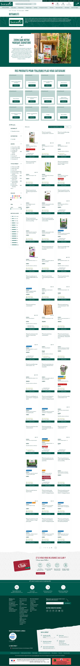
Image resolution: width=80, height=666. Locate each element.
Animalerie (14, 155)
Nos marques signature (20, 10)
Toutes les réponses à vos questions (47, 637)
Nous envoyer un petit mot (63, 636)
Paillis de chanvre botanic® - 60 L (31, 175)
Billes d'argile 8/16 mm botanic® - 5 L (31, 260)
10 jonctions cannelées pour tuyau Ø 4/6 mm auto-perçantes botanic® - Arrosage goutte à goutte (64, 234)
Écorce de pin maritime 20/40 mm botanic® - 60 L (63, 205)
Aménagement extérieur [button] (43, 7)
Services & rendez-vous (63, 0)
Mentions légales (34, 652)
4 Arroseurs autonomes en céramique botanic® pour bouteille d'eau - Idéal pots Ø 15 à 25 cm (63, 348)
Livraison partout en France (47, 591)
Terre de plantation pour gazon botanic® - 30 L (30, 205)
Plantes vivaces (15, 166)
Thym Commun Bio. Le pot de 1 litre (63, 381)
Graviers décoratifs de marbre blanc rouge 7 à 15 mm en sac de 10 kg (31, 233)
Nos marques (14, 10)
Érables (14, 183)
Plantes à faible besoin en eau (17, 179)
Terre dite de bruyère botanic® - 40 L (63, 289)
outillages (63, 19)
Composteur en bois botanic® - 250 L (47, 318)
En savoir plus (11, 640)
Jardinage (14, 150)
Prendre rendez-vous (46, 642)
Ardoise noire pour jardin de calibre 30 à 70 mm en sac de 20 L (48, 379)
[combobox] (25, 4)
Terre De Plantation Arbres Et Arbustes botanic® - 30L (48, 176)
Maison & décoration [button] (59, 7)
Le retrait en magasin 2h (23, 611)
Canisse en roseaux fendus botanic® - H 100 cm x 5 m (64, 319)
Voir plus (12, 188)
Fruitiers (14, 169)
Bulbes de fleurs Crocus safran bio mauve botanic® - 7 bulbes (63, 176)
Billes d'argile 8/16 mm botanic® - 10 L (63, 260)
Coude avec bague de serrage (30, 505)
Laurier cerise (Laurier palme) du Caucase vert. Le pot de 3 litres (47, 474)
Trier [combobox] (68, 126)
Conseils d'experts (55, 0)
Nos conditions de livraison (24, 609)
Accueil (10, 10)
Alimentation (15, 159)
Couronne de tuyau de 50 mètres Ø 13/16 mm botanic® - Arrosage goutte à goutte (63, 506)
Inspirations (50, 0)
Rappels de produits (23, 619)
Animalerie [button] (51, 7)
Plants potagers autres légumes (17, 176)
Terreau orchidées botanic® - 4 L (63, 440)
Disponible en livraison (15, 131)
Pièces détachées (54, 652)
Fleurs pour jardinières (16, 171)
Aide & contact (45, 0)
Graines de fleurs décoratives (17, 186)
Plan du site (60, 652)
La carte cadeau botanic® (24, 615)
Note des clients (16, 213)
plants (48, 19)
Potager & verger (16, 148)
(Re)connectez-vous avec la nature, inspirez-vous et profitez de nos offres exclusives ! (55, 599)
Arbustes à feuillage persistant (17, 173)
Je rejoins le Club (40, 573)
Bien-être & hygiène (33, 609)
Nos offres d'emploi (12, 611)
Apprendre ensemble (76, 0)
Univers (16, 144)
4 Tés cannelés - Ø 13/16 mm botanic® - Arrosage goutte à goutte (32, 534)
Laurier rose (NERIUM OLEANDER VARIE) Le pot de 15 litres (31, 292)
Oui (13, 139)
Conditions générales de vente (14, 652)
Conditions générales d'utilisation (26, 652)
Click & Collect (32, 591)
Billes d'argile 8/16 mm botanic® (62, 146)
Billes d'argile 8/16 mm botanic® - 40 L (32, 378)
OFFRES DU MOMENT (5, 7)
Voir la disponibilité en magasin (57, 126)
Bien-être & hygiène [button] (75, 7)
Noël (13, 154)
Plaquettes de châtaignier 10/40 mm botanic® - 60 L (31, 147)
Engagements (70, 0)
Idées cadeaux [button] (13, 7)
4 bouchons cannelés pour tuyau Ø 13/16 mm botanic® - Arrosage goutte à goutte (48, 535)
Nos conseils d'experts (23, 607)
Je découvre (16, 85)
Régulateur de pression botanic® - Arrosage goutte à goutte (31, 412)
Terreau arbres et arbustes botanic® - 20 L (63, 411)
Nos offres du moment (23, 612)
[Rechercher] (35, 3)
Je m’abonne (67, 603)
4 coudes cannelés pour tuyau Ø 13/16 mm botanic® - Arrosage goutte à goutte (47, 506)
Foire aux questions (23, 621)
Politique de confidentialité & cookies (44, 652)
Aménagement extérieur (17, 152)
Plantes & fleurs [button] (21, 7)
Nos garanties (22, 608)
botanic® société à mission (13, 604)
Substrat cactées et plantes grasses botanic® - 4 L (47, 290)
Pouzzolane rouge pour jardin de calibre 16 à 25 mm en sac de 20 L (48, 205)
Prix (16, 204)
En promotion (16, 136)
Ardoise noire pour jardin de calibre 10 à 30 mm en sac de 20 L (48, 261)
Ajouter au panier (32, 156)
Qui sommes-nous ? (12, 601)
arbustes (60, 19)
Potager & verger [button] (29, 7)
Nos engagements (12, 603)
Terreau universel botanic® (30, 318)
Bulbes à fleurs (15, 168)
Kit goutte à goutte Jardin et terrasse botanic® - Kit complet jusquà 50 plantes (63, 535)
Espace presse (11, 608)
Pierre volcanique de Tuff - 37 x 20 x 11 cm (47, 147)
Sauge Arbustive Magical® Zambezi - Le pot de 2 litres (48, 444)
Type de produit (16, 163)
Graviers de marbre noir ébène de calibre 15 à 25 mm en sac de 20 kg (63, 472)
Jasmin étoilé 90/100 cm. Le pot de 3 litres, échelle (31, 350)
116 (51, 547)
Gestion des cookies (67, 652)
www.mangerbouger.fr (35, 655)
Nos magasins (22, 603)
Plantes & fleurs (16, 147)
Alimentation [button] (67, 7)
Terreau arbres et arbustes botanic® (31, 440)
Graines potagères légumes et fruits (17, 182)
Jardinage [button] (35, 7)
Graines (45, 19)
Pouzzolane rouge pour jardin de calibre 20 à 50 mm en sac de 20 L (48, 233)
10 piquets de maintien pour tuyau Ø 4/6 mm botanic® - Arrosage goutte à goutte (48, 412)
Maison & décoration (16, 157)
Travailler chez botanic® (13, 609)
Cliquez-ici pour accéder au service (48, 648)
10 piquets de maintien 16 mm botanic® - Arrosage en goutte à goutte (32, 474)
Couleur (16, 193)
